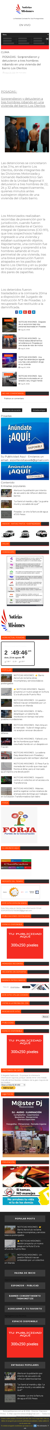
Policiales (22, 73)
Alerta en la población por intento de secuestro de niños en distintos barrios (30, 493)
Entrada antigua (39, 410)
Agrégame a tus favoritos (15, 1316)
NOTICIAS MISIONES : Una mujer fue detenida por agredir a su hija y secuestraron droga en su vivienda (32, 360)
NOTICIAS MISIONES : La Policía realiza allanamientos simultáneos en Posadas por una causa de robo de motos (31, 342)
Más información (42, 1426)
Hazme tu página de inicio (16, 1280)
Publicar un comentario (14, 398)
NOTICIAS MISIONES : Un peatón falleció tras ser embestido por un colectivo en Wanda (30, 703)
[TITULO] (25, 453)
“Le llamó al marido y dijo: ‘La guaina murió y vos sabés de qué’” (31, 1387)
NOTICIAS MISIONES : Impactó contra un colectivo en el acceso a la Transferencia (31, 780)
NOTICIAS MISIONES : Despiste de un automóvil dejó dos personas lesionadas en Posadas (32, 324)
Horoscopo (39, 605)
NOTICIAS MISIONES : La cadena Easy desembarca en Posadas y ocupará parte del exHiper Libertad (31, 755)
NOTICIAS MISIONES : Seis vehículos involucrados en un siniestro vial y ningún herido (31, 378)
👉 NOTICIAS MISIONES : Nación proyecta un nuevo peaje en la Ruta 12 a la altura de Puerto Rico (31, 692)
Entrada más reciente (12, 410)
